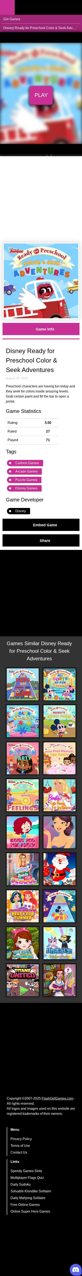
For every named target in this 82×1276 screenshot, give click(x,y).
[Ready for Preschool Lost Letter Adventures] (59, 906)
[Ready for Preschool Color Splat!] (23, 721)
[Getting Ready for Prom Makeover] (59, 832)
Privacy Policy (21, 1139)
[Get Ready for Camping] (23, 943)
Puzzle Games (26, 480)
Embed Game (45, 525)
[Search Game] (75, 8)
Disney (20, 511)
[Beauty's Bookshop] (59, 980)
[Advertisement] (41, 199)
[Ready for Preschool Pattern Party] (23, 758)
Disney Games (26, 488)
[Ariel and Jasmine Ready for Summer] (23, 906)
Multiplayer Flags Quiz (27, 1177)
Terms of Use (20, 1145)
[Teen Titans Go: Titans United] (23, 980)
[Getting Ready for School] (23, 869)
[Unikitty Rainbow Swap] (59, 943)
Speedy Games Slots (26, 1171)
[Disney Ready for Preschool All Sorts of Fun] (59, 684)
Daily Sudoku (21, 1184)
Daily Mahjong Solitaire (28, 1198)
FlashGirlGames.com (57, 1098)
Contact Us (19, 1152)
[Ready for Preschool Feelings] (23, 795)
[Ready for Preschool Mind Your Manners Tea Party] (59, 758)
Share (45, 540)
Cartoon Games (27, 463)
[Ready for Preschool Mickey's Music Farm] (59, 721)
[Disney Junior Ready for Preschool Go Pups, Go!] (23, 684)
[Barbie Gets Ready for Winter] (59, 795)
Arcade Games (26, 471)
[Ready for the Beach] (23, 832)
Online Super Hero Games (30, 1211)
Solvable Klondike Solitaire (31, 1191)
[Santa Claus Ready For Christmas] (59, 869)
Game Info (45, 329)
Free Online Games (25, 1204)
